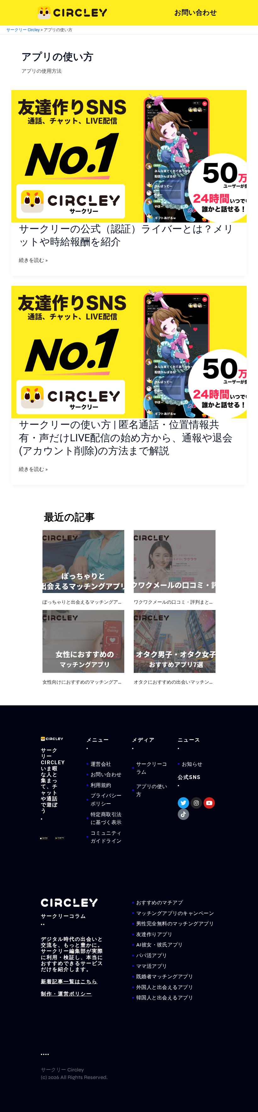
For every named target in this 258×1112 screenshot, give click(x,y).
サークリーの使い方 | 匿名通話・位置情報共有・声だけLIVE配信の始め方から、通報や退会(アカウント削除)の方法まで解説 (126, 438)
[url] (83, 561)
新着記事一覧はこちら (69, 982)
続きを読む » (33, 260)
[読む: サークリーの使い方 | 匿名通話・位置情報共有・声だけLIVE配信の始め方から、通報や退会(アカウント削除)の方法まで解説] (129, 352)
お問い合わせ (195, 12)
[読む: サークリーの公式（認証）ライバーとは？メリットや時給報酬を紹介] (129, 156)
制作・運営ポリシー (66, 994)
